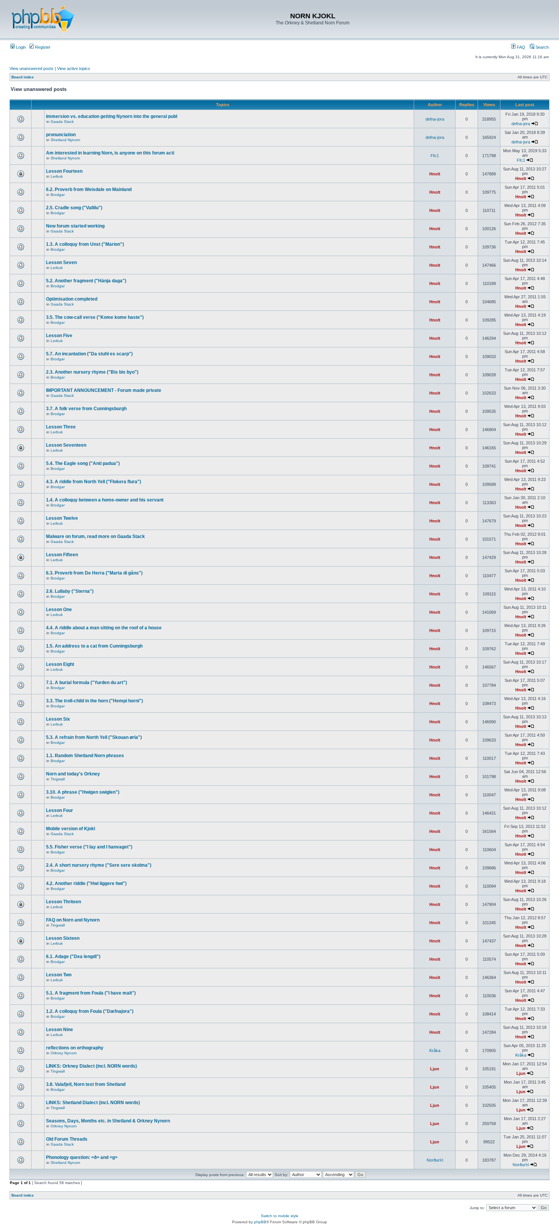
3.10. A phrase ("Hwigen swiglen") (82, 792)
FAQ (520, 47)
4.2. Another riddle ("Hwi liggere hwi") (86, 883)
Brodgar (58, 195)
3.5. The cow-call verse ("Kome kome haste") (95, 317)
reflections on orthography (74, 1048)
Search (541, 47)
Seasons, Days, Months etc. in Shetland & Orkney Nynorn (108, 1121)
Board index (22, 77)
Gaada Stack (62, 121)
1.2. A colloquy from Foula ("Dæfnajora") (89, 1011)
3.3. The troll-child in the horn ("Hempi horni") (94, 701)
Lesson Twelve (62, 518)
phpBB (260, 1222)
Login (20, 47)
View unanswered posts (32, 68)
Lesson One (59, 609)
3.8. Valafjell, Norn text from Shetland (85, 1084)
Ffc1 (434, 155)
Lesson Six (58, 719)
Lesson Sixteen (62, 938)
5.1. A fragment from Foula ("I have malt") (91, 993)
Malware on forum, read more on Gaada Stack (95, 536)
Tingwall (58, 779)
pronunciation (61, 134)
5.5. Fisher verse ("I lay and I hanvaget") (89, 847)
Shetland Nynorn (65, 140)
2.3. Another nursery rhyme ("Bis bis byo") (92, 372)
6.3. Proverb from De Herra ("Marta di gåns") (94, 573)
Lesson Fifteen (62, 554)
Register (42, 47)
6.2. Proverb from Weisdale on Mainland (89, 189)
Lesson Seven (61, 262)
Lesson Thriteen (63, 901)
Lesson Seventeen (66, 445)
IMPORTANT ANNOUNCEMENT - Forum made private (103, 390)
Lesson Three (61, 427)
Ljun (434, 1068)
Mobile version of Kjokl (70, 828)
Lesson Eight (60, 664)
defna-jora (435, 119)
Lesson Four (59, 810)
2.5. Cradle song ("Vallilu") (74, 207)
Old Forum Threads (66, 1139)
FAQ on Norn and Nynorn (73, 920)
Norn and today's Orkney (73, 774)
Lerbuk (57, 176)
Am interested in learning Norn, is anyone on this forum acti (110, 153)
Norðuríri (435, 1160)
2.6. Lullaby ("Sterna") (70, 591)
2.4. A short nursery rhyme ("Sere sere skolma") (98, 865)
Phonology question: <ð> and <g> (82, 1157)
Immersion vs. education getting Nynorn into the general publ (111, 116)
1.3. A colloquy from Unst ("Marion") (85, 244)
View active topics (73, 68)
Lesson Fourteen (64, 171)
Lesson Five (59, 335)
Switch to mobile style (280, 1216)
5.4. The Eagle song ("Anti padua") (83, 463)
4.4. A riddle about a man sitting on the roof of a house (104, 627)
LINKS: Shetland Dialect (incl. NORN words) (93, 1102)
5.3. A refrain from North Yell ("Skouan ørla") (94, 737)
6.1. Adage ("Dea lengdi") (73, 956)
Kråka (434, 1050)
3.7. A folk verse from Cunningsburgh (86, 408)
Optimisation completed (71, 299)
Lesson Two (58, 974)
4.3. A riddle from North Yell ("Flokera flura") (93, 481)
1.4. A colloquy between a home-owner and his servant (105, 500)
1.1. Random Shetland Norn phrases (85, 755)
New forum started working (75, 226)
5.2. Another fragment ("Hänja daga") (86, 280)
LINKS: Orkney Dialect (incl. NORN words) (91, 1066)
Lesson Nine (59, 1029)
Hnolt (434, 174)
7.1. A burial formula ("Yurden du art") (86, 682)
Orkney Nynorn (64, 1053)
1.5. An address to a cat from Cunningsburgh (94, 646)
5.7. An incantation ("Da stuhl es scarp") (89, 354)
